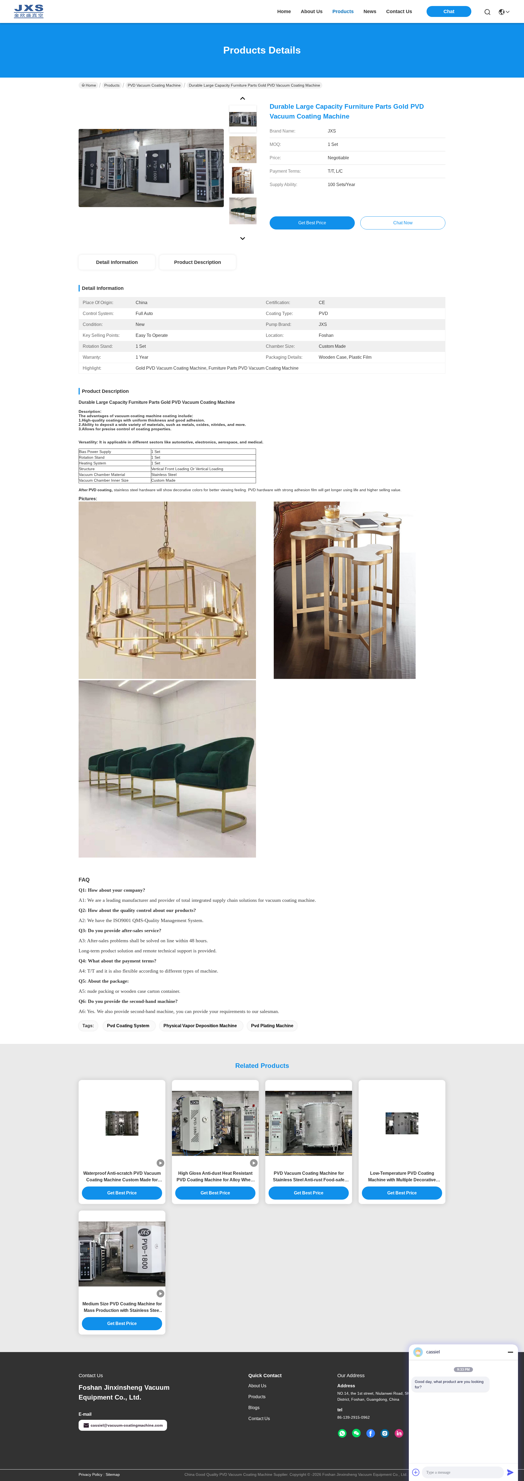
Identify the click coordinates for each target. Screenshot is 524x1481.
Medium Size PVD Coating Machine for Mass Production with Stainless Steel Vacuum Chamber (122, 1308)
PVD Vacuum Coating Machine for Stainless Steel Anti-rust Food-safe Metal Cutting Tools (308, 1177)
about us (312, 11)
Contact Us (259, 1418)
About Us (257, 1385)
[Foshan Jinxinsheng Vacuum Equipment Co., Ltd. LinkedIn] (399, 1433)
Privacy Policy (90, 1474)
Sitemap (113, 1474)
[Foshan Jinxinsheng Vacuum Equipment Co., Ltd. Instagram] (385, 1433)
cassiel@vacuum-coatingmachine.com (127, 1425)
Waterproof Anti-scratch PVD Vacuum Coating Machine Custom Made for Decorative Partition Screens (122, 1177)
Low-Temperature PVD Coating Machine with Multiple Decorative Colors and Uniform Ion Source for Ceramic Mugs (402, 1177)
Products (112, 85)
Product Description (197, 262)
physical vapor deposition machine (200, 1025)
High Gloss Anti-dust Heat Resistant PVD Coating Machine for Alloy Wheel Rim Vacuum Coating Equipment (215, 1177)
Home (284, 11)
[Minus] (510, 1352)
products (343, 11)
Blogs (254, 1407)
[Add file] (416, 1472)
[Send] (510, 1472)
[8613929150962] (342, 1433)
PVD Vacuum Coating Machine (154, 85)
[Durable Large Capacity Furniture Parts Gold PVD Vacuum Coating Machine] (151, 167)
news (370, 11)
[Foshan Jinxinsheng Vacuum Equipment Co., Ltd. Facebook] (371, 1433)
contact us (399, 11)
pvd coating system (128, 1025)
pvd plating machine (272, 1025)
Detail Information (117, 262)
